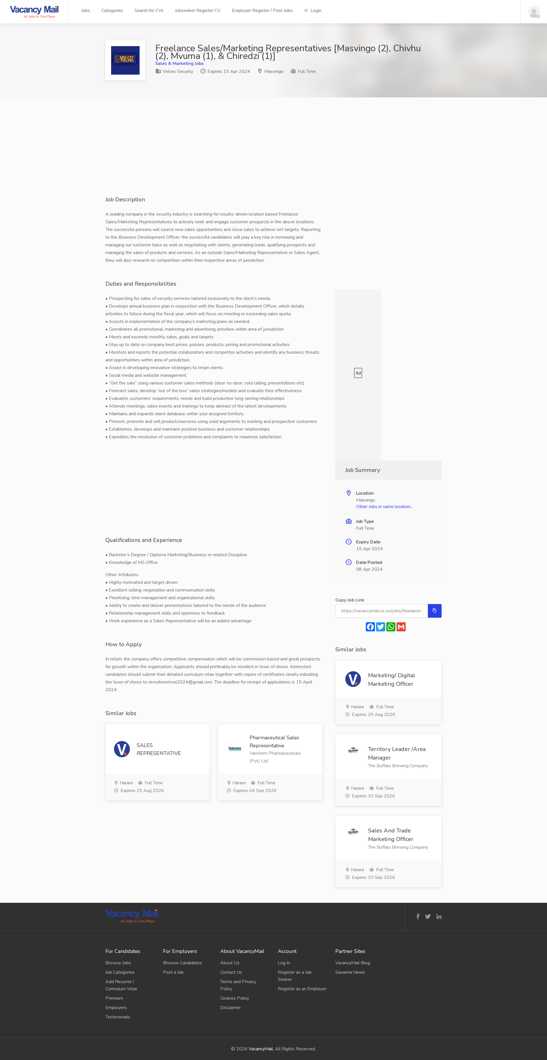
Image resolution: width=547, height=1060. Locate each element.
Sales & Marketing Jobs (179, 63)
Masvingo (273, 71)
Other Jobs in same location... (384, 507)
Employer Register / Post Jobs (262, 10)
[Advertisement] (273, 156)
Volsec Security (177, 71)
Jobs (85, 10)
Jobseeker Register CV (198, 10)
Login (315, 10)
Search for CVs (149, 10)
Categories (112, 10)
